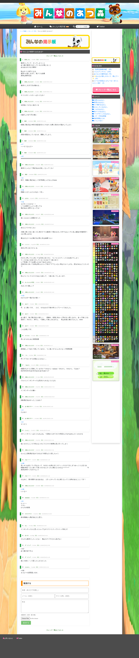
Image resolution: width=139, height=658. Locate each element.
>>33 (22, 295)
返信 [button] (37, 59)
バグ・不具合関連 (100, 116)
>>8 (22, 156)
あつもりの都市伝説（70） (103, 74)
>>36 (22, 489)
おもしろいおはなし (101, 107)
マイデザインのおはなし (102, 114)
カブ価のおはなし (100, 104)
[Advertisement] (106, 43)
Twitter (20, 638)
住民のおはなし (99, 100)
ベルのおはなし (99, 109)
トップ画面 (23, 31)
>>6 (22, 178)
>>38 (22, 463)
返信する (26, 623)
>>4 (22, 422)
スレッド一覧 (32, 31)
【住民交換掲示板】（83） (103, 69)
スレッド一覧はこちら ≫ (54, 56)
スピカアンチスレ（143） (103, 71)
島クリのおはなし (100, 111)
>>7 (22, 144)
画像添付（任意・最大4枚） (28, 615)
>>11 (22, 190)
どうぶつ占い (98, 120)
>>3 (22, 410)
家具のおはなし (99, 102)
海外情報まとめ (99, 118)
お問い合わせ (8, 638)
